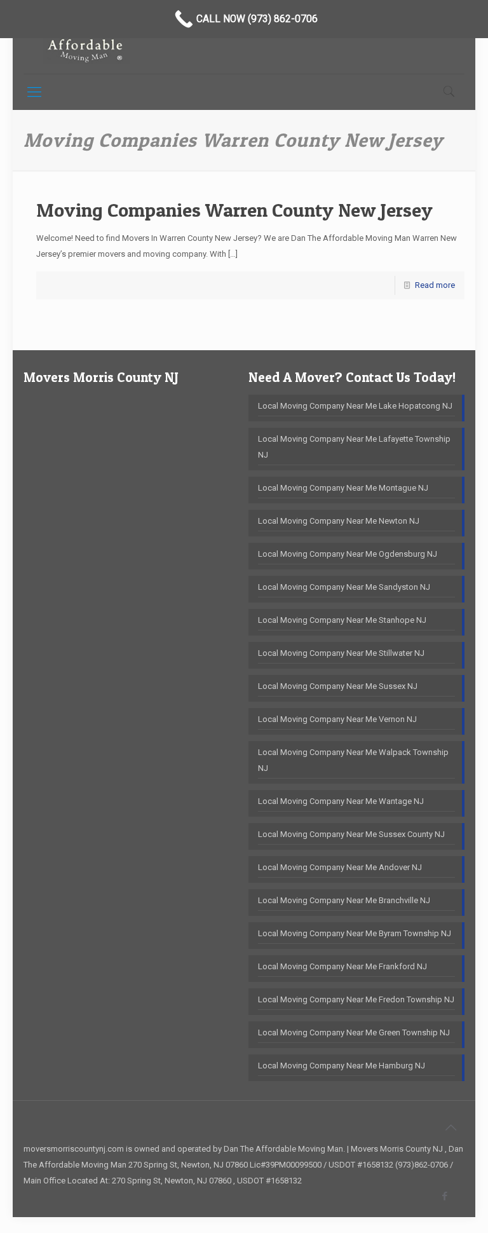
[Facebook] (445, 1196)
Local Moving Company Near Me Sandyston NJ (344, 587)
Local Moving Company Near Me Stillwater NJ (341, 653)
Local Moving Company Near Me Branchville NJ (344, 900)
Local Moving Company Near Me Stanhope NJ (342, 620)
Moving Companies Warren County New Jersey (234, 209)
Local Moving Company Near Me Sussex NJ (337, 686)
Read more (435, 285)
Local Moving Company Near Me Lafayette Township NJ (354, 447)
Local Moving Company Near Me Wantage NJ (341, 801)
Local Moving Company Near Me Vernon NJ (337, 719)
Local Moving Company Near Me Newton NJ (338, 521)
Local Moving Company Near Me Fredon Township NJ (356, 999)
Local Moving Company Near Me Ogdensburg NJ (347, 554)
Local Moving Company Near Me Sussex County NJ (351, 834)
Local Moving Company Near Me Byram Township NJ (354, 933)
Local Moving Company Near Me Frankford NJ (342, 966)
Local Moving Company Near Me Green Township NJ (354, 1032)
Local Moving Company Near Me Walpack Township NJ (353, 760)
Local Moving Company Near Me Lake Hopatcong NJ (355, 406)
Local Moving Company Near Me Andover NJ (340, 867)
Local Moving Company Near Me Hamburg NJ (341, 1065)
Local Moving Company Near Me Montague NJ (343, 488)
